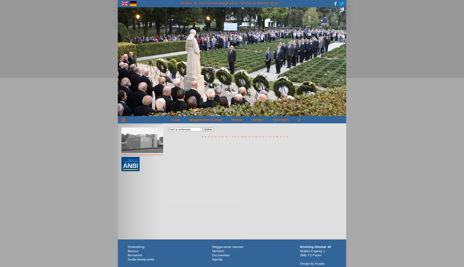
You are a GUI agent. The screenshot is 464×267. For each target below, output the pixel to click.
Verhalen (257, 120)
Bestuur (133, 251)
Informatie (281, 120)
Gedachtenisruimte (141, 259)
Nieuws (236, 120)
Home (176, 120)
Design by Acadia (312, 263)
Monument (135, 255)
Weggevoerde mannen (205, 120)
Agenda (217, 259)
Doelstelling (136, 247)
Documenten (221, 255)
